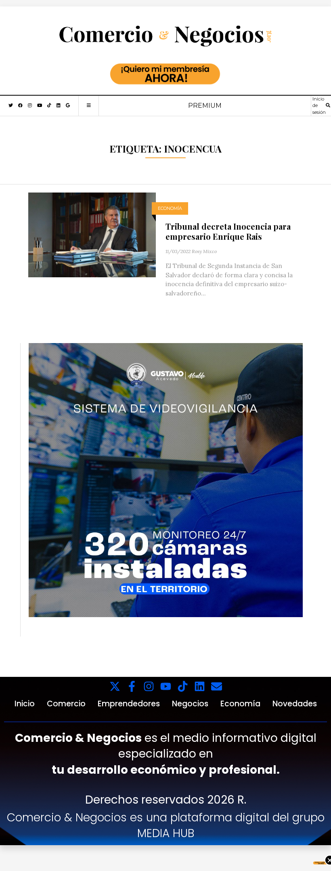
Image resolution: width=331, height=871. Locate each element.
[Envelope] (216, 686)
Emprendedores (129, 703)
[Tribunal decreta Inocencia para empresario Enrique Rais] (92, 234)
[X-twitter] (114, 686)
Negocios (190, 703)
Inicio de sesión (319, 105)
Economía (170, 208)
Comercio (66, 703)
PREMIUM (205, 105)
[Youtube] (165, 686)
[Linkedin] (199, 686)
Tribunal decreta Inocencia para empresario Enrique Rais (228, 231)
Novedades (294, 703)
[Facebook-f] (131, 686)
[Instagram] (148, 686)
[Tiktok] (182, 686)
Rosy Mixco (204, 251)
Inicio (25, 703)
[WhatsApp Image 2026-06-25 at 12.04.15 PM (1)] (166, 479)
